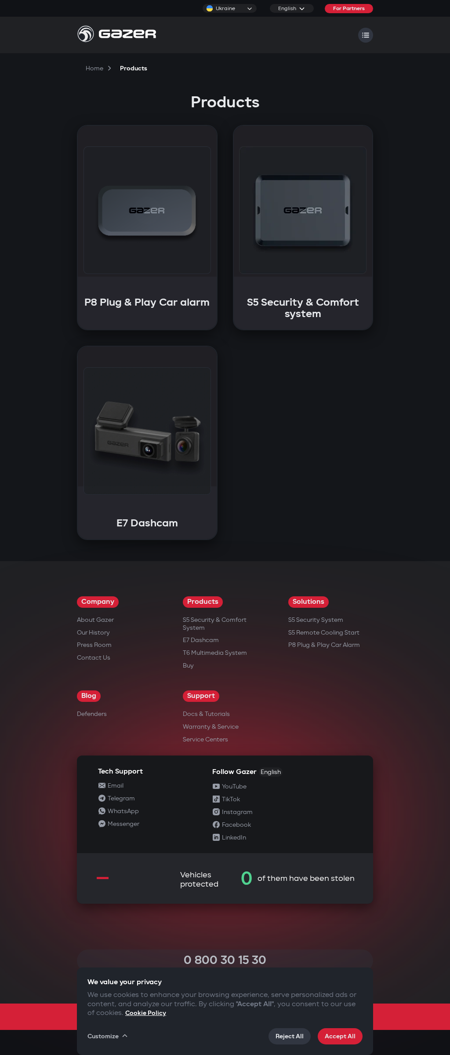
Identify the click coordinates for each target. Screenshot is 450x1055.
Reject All (290, 1036)
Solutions (308, 602)
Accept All (340, 1036)
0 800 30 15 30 (225, 960)
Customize (103, 1036)
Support (201, 696)
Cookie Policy (145, 1013)
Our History (93, 632)
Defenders (92, 714)
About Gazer (95, 620)
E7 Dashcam (201, 640)
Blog (88, 696)
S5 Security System (315, 620)
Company (97, 602)
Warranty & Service (211, 726)
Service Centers (205, 739)
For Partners (349, 8)
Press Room (94, 645)
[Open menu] (365, 35)
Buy (188, 665)
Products (202, 602)
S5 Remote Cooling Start (323, 632)
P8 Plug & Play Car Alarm (324, 645)
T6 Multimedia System (215, 653)
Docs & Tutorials (206, 714)
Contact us (93, 657)
